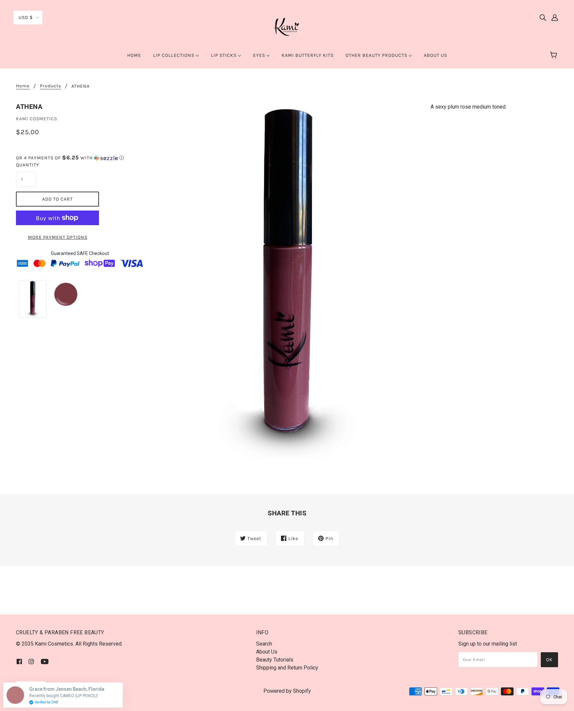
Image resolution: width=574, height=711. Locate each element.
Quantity (26, 165)
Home (23, 86)
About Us (266, 652)
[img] (543, 17)
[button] (80, 158)
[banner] (287, 26)
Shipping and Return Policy (287, 668)
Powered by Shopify (287, 691)
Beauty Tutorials (274, 660)
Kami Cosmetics (36, 119)
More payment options (57, 237)
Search (264, 644)
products (50, 86)
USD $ (26, 17)
